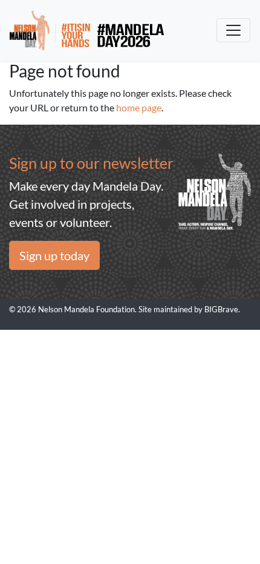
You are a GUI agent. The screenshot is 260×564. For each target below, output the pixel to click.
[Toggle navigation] (233, 30)
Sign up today (54, 255)
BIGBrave (221, 309)
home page (138, 107)
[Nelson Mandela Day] (87, 30)
